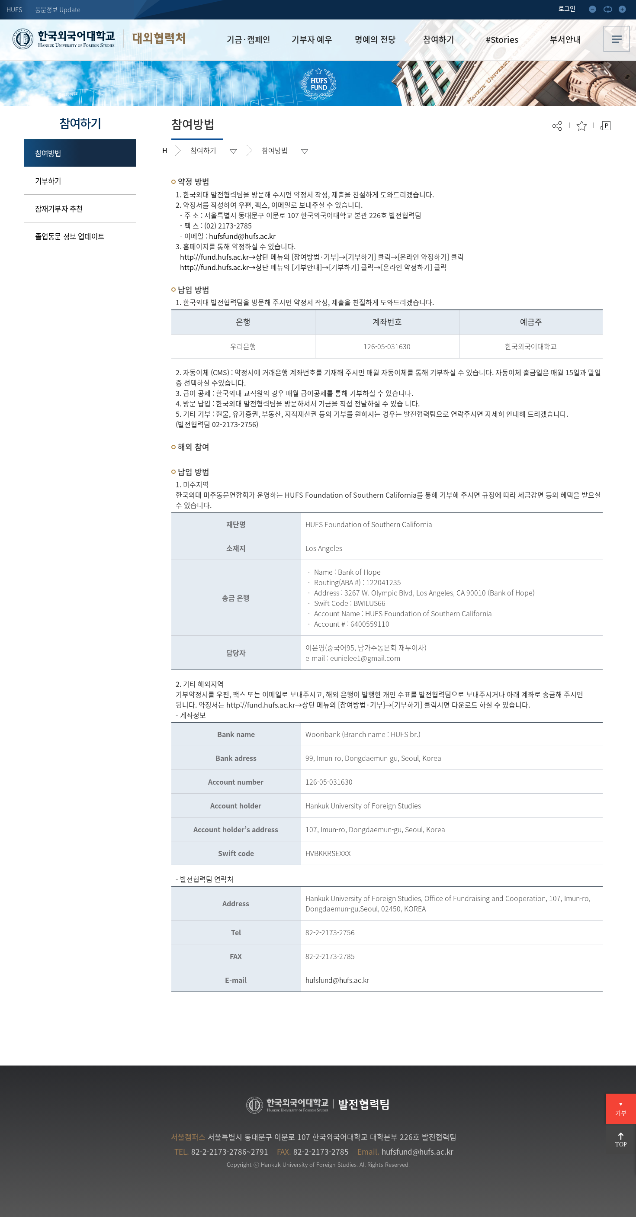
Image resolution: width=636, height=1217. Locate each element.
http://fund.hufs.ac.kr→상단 (224, 256)
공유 (558, 126)
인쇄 (605, 126)
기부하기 (48, 180)
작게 (595, 10)
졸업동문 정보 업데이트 (69, 236)
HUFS (14, 9)
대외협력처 (159, 38)
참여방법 (48, 153)
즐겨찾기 (581, 126)
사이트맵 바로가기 (616, 38)
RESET (610, 10)
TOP (621, 1144)
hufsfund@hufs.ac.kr (242, 236)
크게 (624, 10)
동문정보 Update (57, 9)
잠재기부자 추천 (59, 208)
